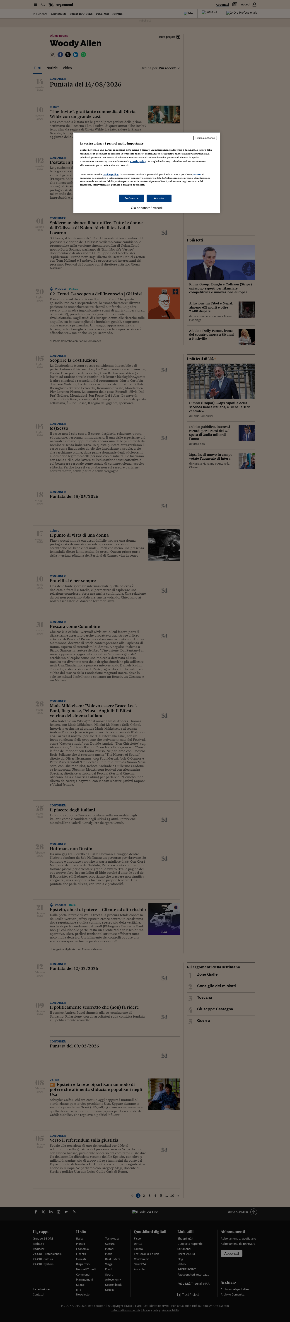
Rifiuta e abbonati (205, 138)
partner (197, 174)
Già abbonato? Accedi (146, 208)
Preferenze (132, 198)
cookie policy (138, 161)
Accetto (159, 198)
